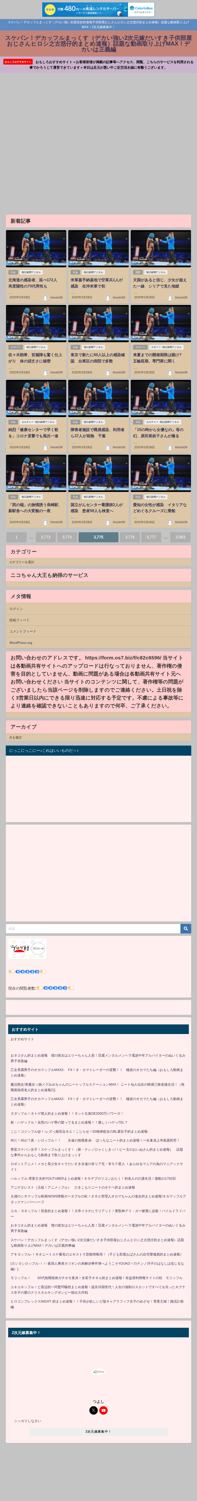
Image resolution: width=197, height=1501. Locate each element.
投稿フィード (19, 620)
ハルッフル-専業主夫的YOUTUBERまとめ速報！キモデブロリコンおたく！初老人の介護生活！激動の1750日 (93, 1178)
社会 (13, 272)
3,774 (67, 537)
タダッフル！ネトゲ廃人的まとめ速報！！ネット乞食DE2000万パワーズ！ (67, 1113)
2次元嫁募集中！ (98, 1431)
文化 (13, 422)
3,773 (45, 537)
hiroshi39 (56, 297)
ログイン (16, 608)
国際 (137, 272)
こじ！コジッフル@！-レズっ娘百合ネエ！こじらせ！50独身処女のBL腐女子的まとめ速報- (80, 1131)
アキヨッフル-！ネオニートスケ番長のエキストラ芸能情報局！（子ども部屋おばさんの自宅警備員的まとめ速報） (97, 1254)
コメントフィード (22, 631)
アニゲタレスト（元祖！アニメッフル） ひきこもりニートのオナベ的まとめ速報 (73, 1187)
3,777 (151, 537)
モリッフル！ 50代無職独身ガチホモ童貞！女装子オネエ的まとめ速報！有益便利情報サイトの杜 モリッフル (97, 1278)
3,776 (130, 537)
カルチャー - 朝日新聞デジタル (38, 422)
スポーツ (15, 347)
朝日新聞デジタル (31, 272)
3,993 (180, 537)
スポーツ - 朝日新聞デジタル (166, 347)
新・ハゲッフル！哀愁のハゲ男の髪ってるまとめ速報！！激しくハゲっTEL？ (69, 1122)
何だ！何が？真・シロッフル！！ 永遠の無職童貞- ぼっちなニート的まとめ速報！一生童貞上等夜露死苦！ (95, 1140)
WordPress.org (20, 642)
